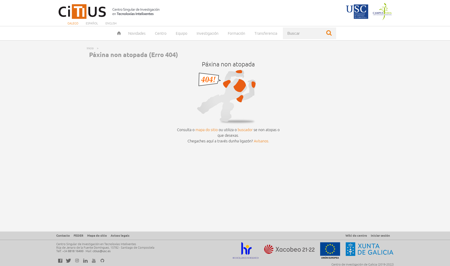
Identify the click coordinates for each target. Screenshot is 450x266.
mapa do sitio (206, 130)
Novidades (137, 33)
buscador (245, 130)
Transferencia (266, 33)
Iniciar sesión (380, 235)
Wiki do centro (356, 235)
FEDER (78, 235)
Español (92, 23)
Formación (236, 33)
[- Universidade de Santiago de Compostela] (357, 11)
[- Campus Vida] (381, 11)
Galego (73, 23)
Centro (160, 33)
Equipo (181, 33)
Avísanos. (261, 141)
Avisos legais (120, 235)
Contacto (63, 235)
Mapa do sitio (97, 235)
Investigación (207, 33)
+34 (72, 251)
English (110, 23)
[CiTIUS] (110, 11)
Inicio (119, 33)
